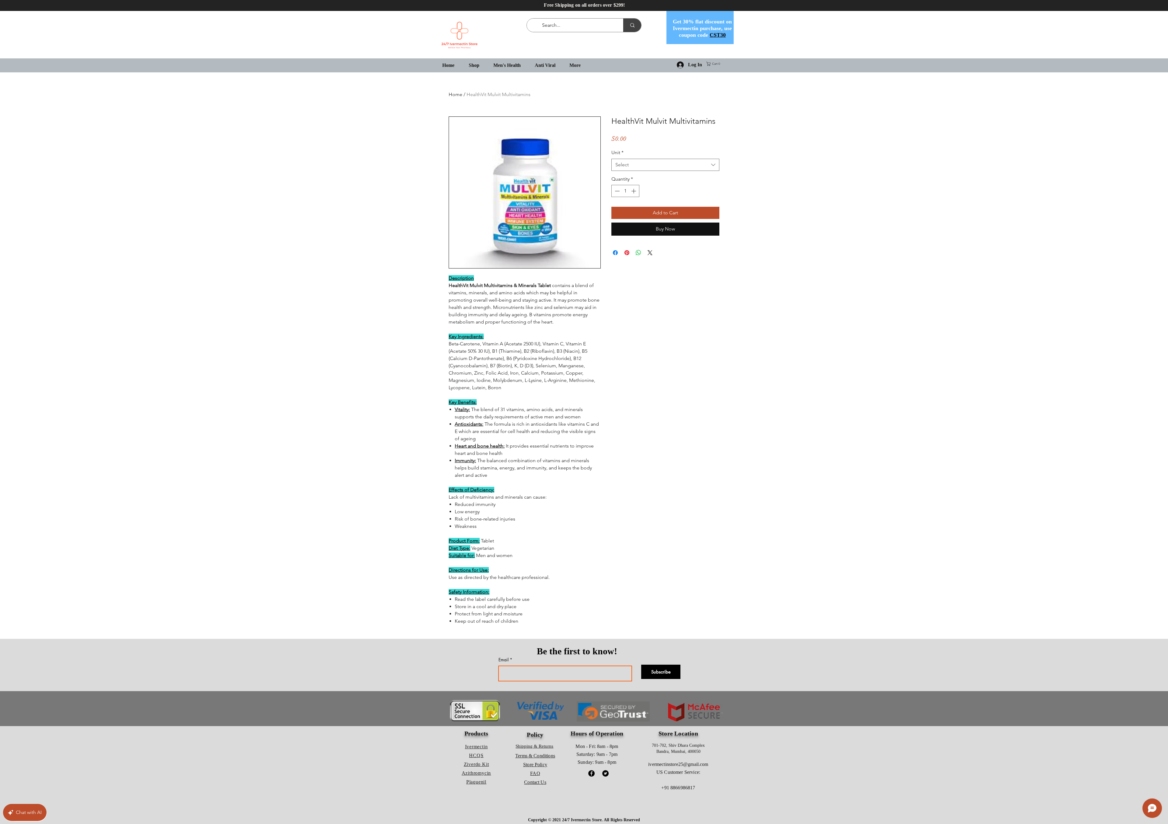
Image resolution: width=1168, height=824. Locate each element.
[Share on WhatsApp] (638, 252)
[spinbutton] (625, 191)
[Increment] (634, 191)
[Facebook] (591, 773)
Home (455, 94)
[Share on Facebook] (615, 252)
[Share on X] (650, 252)
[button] (714, 64)
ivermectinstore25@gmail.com (678, 764)
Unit (617, 152)
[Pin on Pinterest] (627, 252)
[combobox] (665, 165)
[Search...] (632, 25)
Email (504, 660)
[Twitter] (605, 773)
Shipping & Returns (534, 746)
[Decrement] (616, 191)
